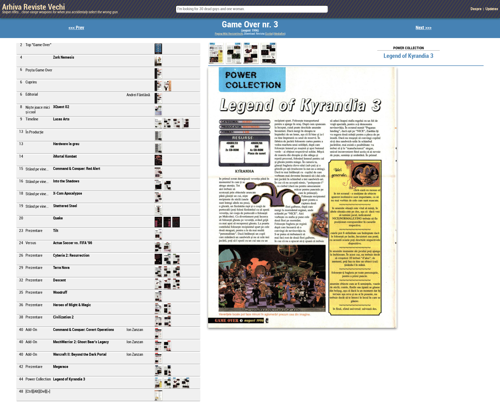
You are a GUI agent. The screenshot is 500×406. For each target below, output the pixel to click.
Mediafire (279, 33)
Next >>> (424, 27)
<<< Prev (76, 27)
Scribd (269, 33)
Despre (476, 9)
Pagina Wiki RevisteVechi (229, 33)
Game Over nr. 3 (250, 24)
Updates (491, 9)
